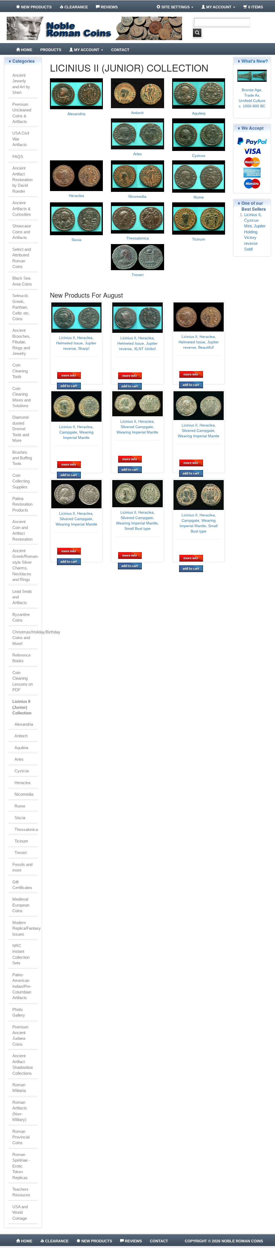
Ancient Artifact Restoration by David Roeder (22, 179)
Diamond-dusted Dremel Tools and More (21, 429)
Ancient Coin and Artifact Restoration (22, 530)
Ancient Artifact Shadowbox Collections (22, 1064)
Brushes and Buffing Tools (22, 458)
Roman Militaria (19, 1088)
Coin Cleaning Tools (20, 371)
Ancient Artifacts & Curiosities (21, 208)
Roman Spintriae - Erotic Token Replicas (21, 1166)
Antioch (137, 113)
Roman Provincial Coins (21, 1137)
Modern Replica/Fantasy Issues (25, 928)
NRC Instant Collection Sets (21, 954)
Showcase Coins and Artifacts (21, 232)
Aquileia (198, 113)
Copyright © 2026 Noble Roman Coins (224, 1241)
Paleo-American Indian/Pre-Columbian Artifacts (21, 986)
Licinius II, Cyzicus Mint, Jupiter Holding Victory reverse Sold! (255, 232)
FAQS (17, 156)
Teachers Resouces (21, 1192)
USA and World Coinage (20, 1212)
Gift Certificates (22, 885)
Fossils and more (22, 867)
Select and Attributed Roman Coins (21, 258)
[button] (69, 375)
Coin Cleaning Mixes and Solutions (21, 397)
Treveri (137, 275)
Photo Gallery (18, 1012)
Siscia (76, 240)
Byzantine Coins (21, 617)
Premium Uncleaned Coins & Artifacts (21, 113)
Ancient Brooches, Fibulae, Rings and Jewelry (21, 342)
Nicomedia (137, 196)
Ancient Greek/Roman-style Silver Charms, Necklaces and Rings (25, 565)
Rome (199, 197)
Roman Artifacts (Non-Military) (19, 1111)
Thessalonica (137, 238)
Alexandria (76, 114)
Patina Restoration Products (22, 504)
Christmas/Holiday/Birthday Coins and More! (25, 638)
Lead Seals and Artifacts (22, 597)
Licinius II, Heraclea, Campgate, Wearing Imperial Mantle (76, 432)
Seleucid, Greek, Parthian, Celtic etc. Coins (21, 307)
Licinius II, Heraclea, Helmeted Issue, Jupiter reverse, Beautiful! (199, 342)
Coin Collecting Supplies (21, 481)
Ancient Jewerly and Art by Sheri (21, 84)
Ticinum (198, 239)
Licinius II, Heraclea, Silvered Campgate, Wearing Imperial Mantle (137, 426)
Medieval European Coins (20, 905)
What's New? (254, 61)
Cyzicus (198, 155)
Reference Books (21, 658)
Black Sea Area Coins (22, 281)
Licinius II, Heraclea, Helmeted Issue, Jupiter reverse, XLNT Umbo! (137, 343)
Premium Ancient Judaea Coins (20, 1035)
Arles (137, 154)
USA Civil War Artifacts (20, 139)
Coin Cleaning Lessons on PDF (22, 681)
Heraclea (76, 195)
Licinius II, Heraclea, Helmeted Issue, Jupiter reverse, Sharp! (76, 343)
